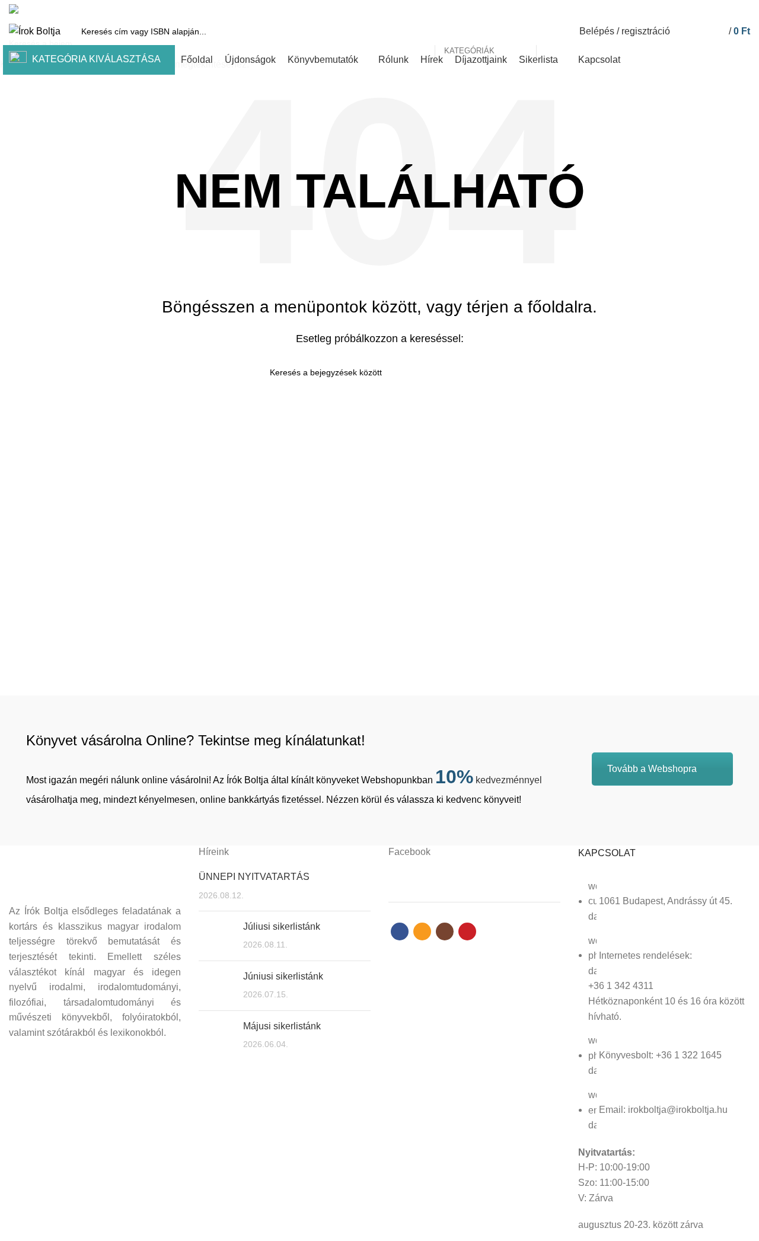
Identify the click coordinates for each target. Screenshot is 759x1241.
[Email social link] (716, 9)
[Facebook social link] (702, 9)
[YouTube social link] (743, 9)
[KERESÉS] (552, 31)
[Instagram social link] (729, 9)
